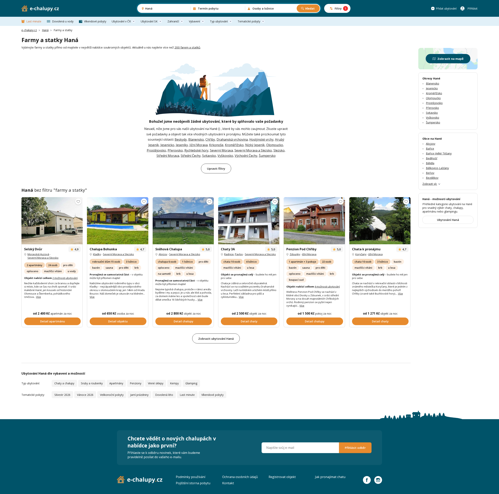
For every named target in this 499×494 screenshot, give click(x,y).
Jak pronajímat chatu (330, 477)
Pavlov (239, 254)
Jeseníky (182, 145)
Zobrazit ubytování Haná (216, 339)
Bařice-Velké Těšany (439, 153)
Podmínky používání (190, 477)
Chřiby (210, 139)
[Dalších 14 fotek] (380, 220)
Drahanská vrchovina (232, 139)
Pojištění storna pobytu (193, 483)
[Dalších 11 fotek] (183, 220)
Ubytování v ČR (121, 21)
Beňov (430, 173)
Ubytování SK (149, 21)
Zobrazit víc (429, 184)
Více (38, 297)
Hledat (310, 8)
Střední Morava (168, 155)
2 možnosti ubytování (65, 278)
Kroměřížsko (234, 145)
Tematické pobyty (249, 21)
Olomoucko (274, 145)
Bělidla (430, 163)
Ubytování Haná (448, 220)
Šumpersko (267, 155)
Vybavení (194, 21)
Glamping (191, 383)
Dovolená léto (164, 395)
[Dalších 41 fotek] (117, 220)
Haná (45, 30)
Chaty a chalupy (64, 383)
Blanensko (196, 139)
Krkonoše (216, 145)
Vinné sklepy (155, 383)
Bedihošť (431, 158)
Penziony (135, 383)
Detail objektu (118, 321)
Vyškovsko (225, 155)
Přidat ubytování (446, 8)
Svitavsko (209, 155)
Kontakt (228, 483)
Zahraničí (173, 21)
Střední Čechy (191, 155)
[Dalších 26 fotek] (314, 220)
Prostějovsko (156, 150)
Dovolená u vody (62, 21)
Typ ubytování (219, 21)
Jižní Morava (198, 145)
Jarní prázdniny (139, 395)
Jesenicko (167, 145)
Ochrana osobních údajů (240, 477)
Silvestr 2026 (62, 395)
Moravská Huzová (38, 254)
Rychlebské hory (196, 150)
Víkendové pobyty (95, 21)
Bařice (430, 148)
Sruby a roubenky (92, 383)
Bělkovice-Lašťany (437, 168)
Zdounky (295, 254)
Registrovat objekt (282, 477)
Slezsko (279, 150)
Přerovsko (175, 150)
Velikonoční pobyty (112, 395)
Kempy (174, 383)
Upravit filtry (216, 168)
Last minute (33, 21)
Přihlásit (472, 8)
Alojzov (163, 254)
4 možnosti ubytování (327, 286)
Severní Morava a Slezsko (253, 150)
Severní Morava (221, 150)
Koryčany (360, 254)
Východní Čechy (246, 155)
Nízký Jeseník (255, 145)
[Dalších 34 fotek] (52, 220)
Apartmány (116, 383)
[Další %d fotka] (248, 220)
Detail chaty (249, 321)
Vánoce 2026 (85, 395)
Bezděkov (432, 178)
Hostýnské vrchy (261, 139)
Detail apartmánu (52, 321)
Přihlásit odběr (355, 448)
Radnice (229, 254)
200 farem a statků (187, 47)
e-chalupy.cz (29, 30)
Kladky (97, 254)
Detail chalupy (183, 321)
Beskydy (181, 139)
